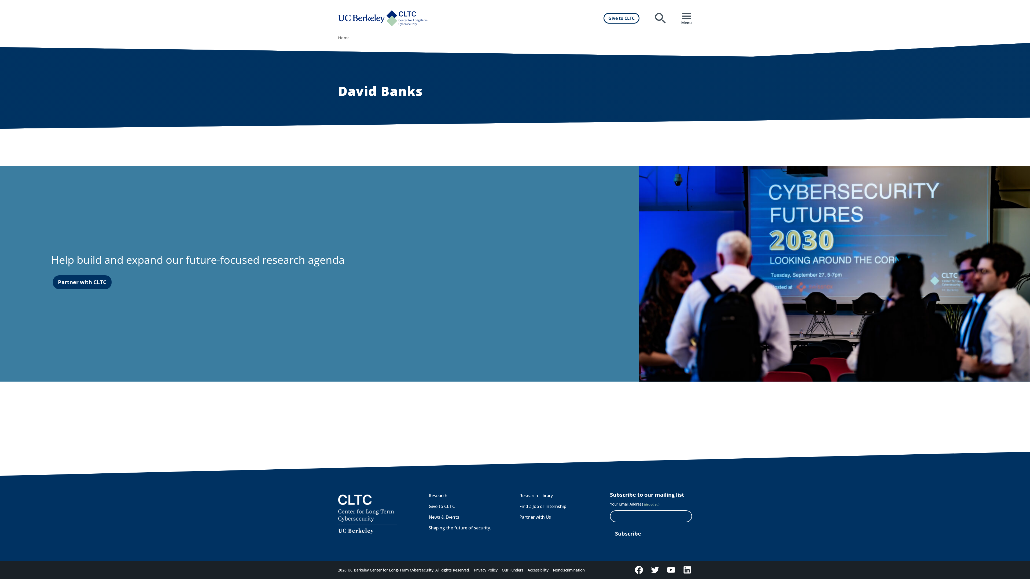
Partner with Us (535, 517)
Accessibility (538, 570)
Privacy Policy (486, 570)
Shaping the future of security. (460, 528)
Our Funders (512, 570)
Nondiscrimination (569, 570)
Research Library (536, 496)
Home (344, 37)
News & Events (444, 517)
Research (438, 496)
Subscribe (628, 533)
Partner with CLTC (82, 282)
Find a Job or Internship (542, 506)
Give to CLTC (621, 18)
